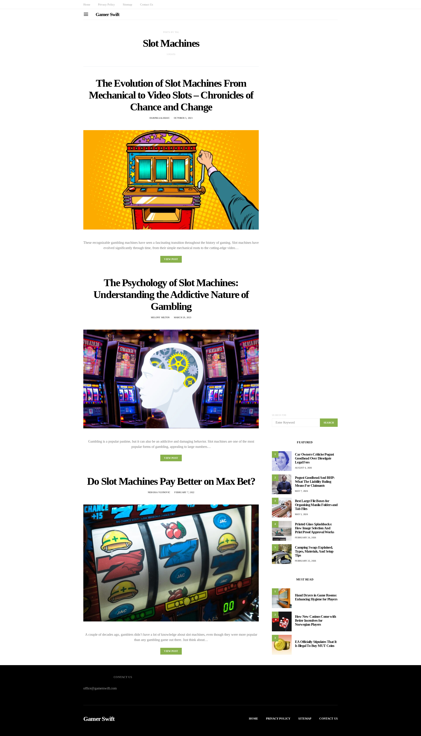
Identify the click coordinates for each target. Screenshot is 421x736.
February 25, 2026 (305, 561)
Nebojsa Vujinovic (159, 492)
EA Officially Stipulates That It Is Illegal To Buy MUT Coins (316, 644)
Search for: (279, 415)
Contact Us (146, 4)
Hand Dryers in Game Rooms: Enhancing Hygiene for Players (316, 597)
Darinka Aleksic (160, 118)
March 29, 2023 (182, 317)
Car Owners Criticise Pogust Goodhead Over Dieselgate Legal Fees (314, 458)
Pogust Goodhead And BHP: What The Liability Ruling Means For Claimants (315, 481)
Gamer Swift (107, 14)
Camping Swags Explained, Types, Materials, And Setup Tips (314, 551)
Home (86, 4)
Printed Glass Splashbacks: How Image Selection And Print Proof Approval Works (314, 528)
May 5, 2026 (301, 514)
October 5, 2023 (183, 118)
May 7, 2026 (301, 491)
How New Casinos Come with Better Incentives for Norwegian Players (315, 620)
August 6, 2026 (303, 468)
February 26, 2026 (305, 537)
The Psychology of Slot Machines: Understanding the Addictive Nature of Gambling (171, 294)
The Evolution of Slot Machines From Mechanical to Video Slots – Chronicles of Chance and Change (171, 95)
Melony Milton (160, 317)
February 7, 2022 (184, 492)
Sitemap (127, 4)
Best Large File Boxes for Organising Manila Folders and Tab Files (316, 505)
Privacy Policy (106, 4)
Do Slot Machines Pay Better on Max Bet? (171, 481)
